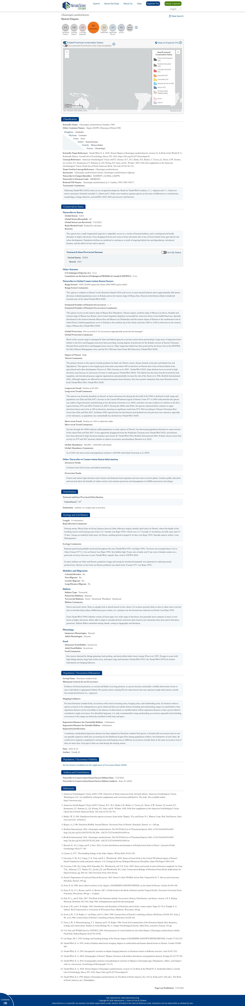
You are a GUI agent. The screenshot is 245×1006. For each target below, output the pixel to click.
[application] (122, 80)
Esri (180, 111)
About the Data (111, 3)
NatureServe (119, 1000)
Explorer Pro (153, 3)
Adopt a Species (173, 3)
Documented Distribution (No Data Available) (89, 45)
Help (139, 3)
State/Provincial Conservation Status (85, 42)
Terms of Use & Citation (136, 1000)
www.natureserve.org (130, 998)
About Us (128, 3)
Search (96, 3)
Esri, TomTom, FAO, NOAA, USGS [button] (75, 111)
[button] (67, 52)
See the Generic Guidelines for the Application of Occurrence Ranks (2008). (95, 765)
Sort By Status (174, 252)
